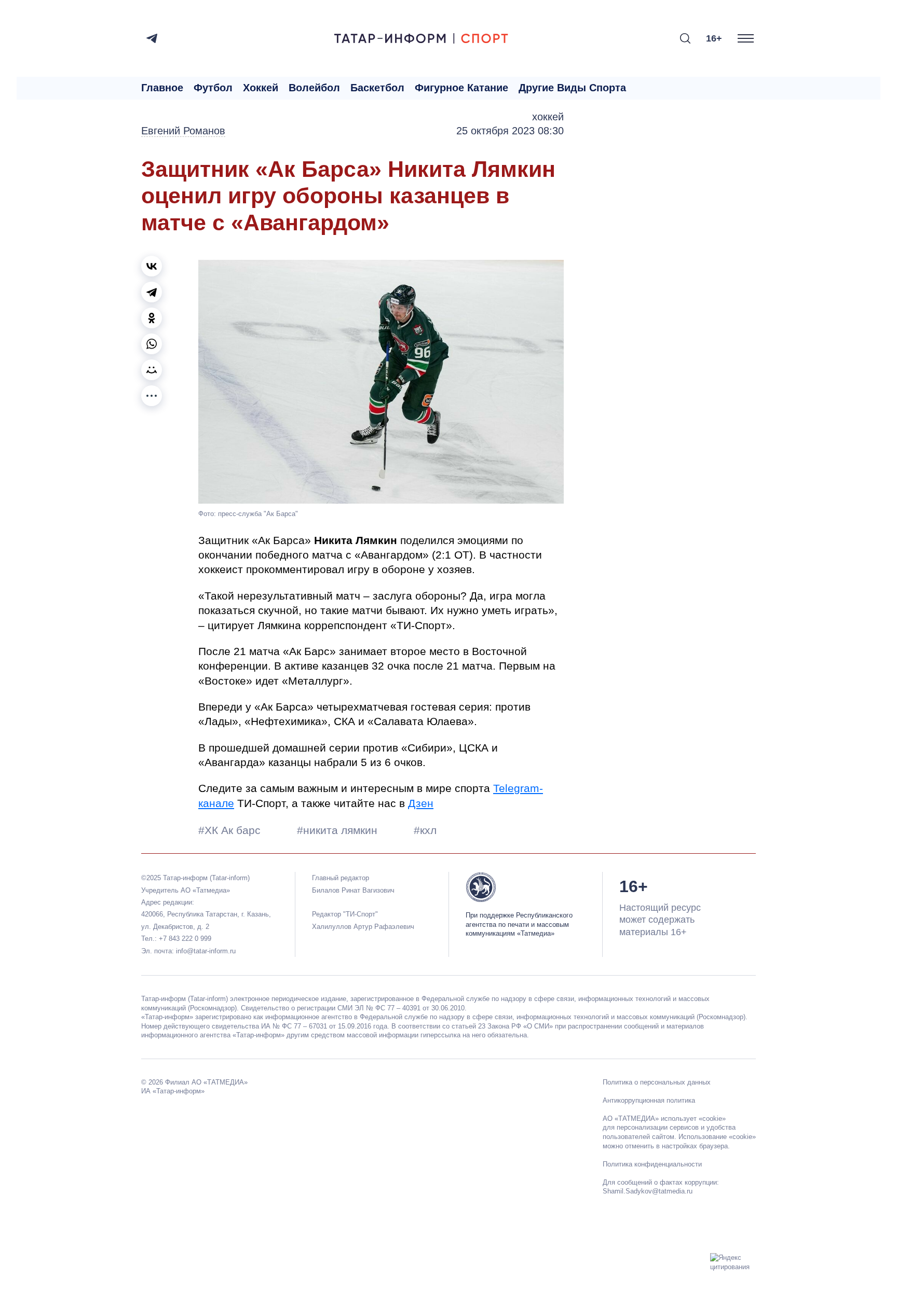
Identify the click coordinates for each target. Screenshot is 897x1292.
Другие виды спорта (572, 87)
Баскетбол (377, 87)
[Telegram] (151, 38)
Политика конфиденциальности (652, 1164)
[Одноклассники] (151, 318)
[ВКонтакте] (151, 266)
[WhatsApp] (151, 344)
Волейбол (314, 87)
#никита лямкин (338, 830)
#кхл (425, 830)
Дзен (420, 803)
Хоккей (260, 87)
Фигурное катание (461, 87)
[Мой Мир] (151, 369)
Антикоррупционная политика (649, 1100)
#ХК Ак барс (231, 830)
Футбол (213, 87)
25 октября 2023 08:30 (510, 130)
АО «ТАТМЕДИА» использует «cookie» (664, 1118)
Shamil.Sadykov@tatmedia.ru (647, 1191)
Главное (162, 87)
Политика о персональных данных (657, 1082)
